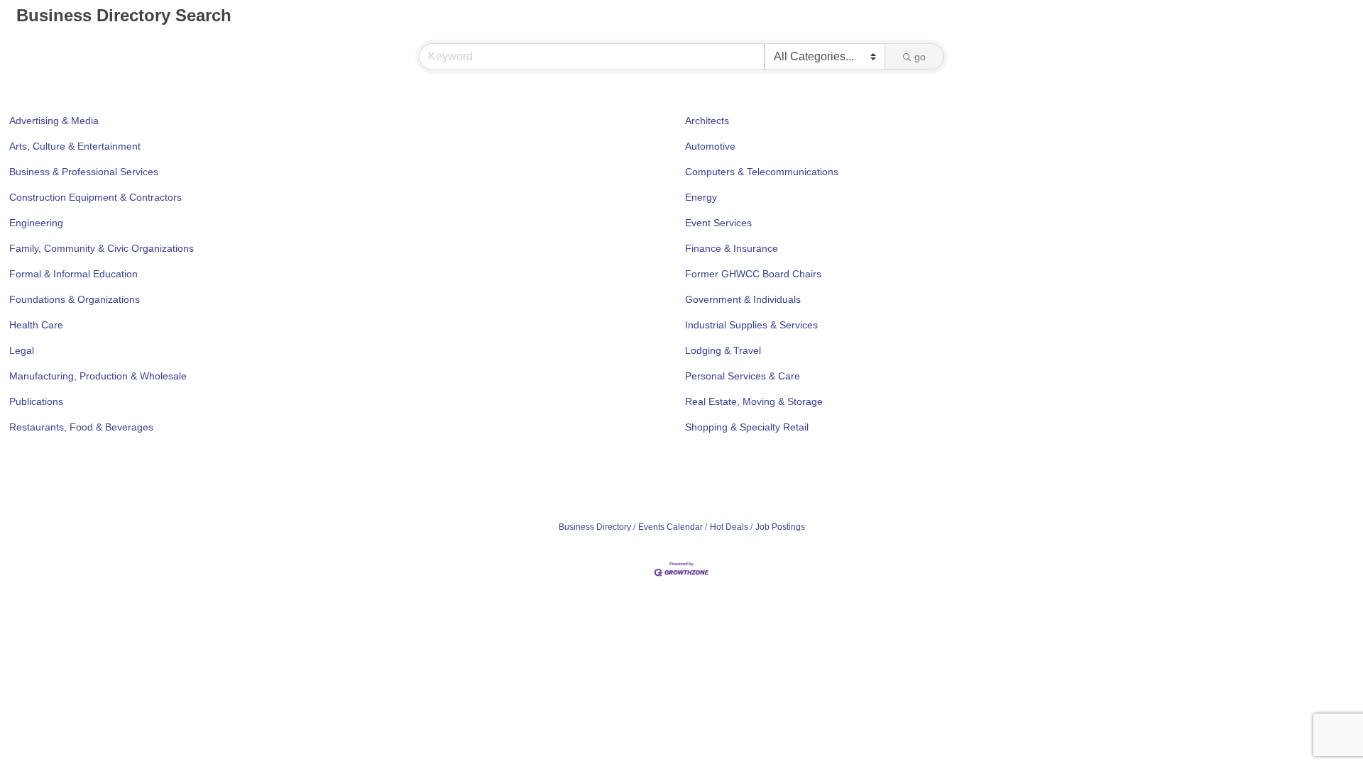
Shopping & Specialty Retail (747, 427)
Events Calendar (670, 527)
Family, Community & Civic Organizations (101, 248)
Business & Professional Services (83, 171)
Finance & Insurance (731, 248)
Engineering (36, 222)
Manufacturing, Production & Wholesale (98, 376)
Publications (36, 401)
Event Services (718, 222)
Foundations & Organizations (74, 299)
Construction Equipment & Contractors (95, 197)
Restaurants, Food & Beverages (81, 427)
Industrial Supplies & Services (751, 325)
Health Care (36, 325)
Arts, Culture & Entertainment (75, 146)
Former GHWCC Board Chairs (753, 273)
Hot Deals (729, 527)
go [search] (920, 56)
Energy (701, 197)
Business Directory (595, 527)
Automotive (710, 146)
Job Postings (780, 527)
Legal (21, 350)
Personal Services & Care (742, 376)
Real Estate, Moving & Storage (754, 401)
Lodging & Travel (723, 350)
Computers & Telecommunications (761, 171)
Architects (707, 120)
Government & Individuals (743, 299)
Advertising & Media (54, 120)
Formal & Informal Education (73, 273)
